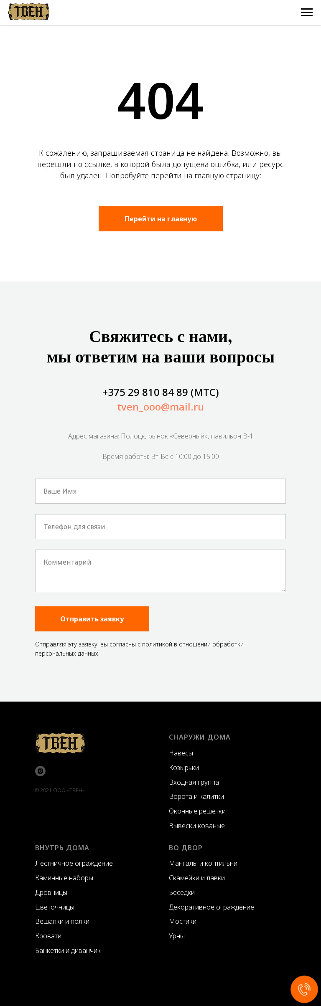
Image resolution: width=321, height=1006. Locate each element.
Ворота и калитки (196, 796)
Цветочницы (54, 907)
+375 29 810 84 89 (145, 392)
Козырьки (184, 767)
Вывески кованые (197, 825)
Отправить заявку (92, 618)
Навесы (181, 753)
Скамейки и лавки (197, 877)
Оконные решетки (197, 811)
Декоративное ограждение (211, 907)
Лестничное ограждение (74, 863)
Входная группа (194, 782)
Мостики (182, 921)
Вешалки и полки (62, 921)
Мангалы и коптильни (203, 863)
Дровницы (51, 892)
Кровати (48, 935)
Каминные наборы (64, 877)
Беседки (182, 892)
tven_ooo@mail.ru (160, 406)
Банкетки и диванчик (68, 950)
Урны (177, 935)
